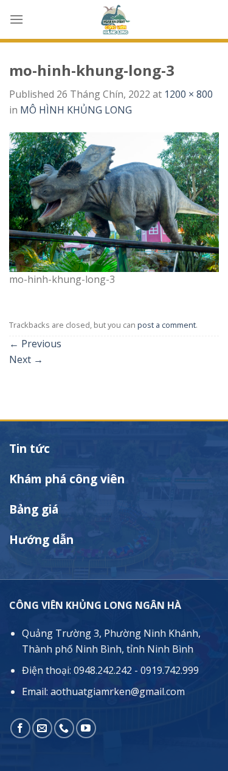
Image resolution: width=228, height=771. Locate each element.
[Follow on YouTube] (86, 728)
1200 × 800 (188, 94)
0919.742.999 (169, 670)
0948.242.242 (103, 670)
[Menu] (16, 19)
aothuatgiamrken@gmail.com (117, 691)
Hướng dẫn (41, 540)
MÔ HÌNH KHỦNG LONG (76, 110)
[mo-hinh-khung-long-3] (114, 201)
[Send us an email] (42, 728)
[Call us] (64, 728)
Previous (35, 343)
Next (26, 359)
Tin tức (29, 449)
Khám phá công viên (67, 479)
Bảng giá (33, 509)
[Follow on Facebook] (20, 728)
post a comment (166, 324)
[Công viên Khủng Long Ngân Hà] (114, 19)
